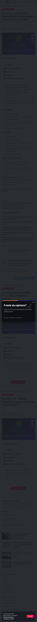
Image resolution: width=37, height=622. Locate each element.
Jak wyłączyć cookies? (8, 618)
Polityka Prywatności (8, 617)
